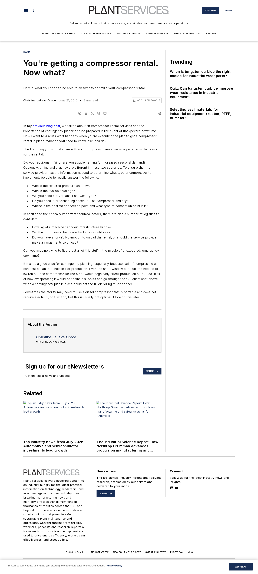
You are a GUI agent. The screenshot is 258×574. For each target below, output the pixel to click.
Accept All (240, 566)
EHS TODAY (177, 552)
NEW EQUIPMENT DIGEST (127, 552)
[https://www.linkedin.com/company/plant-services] (171, 488)
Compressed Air (157, 33)
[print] (159, 113)
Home (26, 52)
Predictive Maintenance (58, 33)
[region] (129, 567)
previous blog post (46, 126)
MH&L (191, 552)
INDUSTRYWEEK (100, 552)
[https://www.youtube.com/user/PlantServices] (176, 488)
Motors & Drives (128, 33)
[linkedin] (86, 113)
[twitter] (92, 113)
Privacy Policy (114, 565)
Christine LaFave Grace (39, 100)
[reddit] (98, 113)
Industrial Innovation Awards (195, 33)
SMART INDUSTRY (155, 552)
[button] (26, 10)
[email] (105, 113)
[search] (32, 10)
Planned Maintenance (96, 33)
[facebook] (79, 113)
